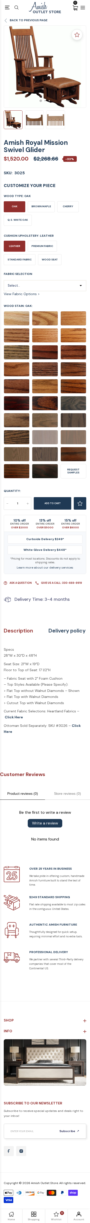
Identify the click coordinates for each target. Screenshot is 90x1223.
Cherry (68, 206)
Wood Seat (50, 259)
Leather (14, 246)
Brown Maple (41, 206)
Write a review (45, 823)
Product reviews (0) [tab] (22, 794)
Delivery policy (67, 630)
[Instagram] (21, 1151)
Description (18, 630)
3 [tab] (49, 100)
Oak (15, 206)
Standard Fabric (20, 259)
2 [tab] (45, 100)
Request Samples (73, 471)
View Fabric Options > (22, 294)
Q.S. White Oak (18, 219)
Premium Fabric (42, 246)
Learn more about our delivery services (45, 568)
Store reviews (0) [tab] (67, 794)
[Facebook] (9, 1151)
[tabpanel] (45, 67)
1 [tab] (41, 100)
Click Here (14, 717)
